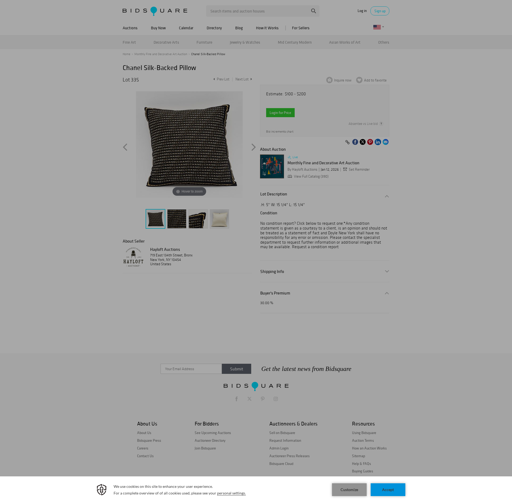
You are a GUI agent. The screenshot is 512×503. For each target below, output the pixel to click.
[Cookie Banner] (256, 489)
